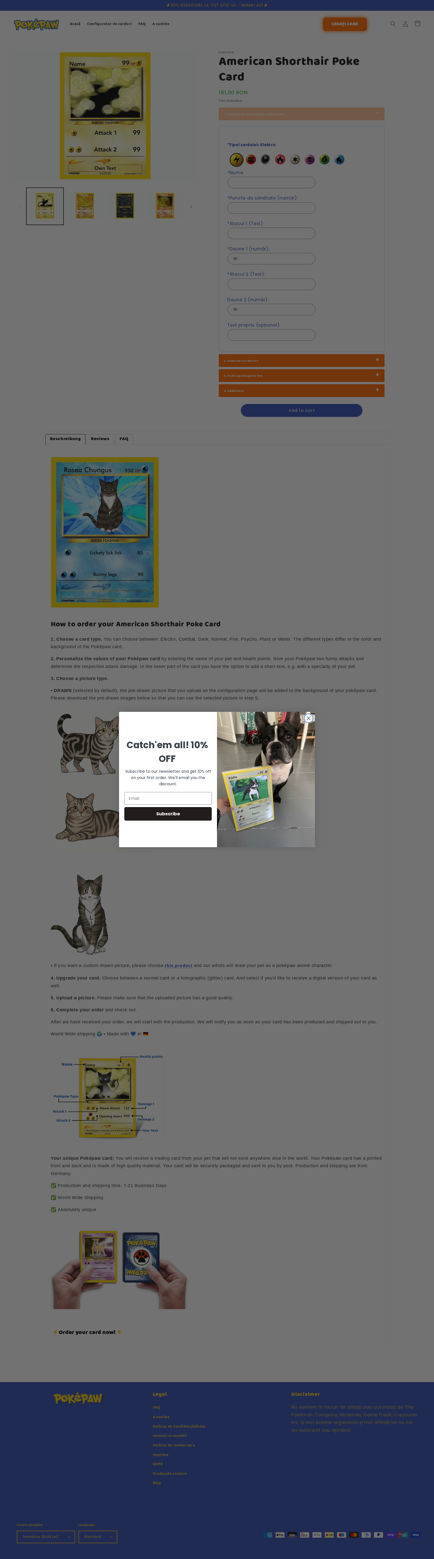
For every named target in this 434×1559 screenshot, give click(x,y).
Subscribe (168, 814)
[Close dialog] (308, 718)
